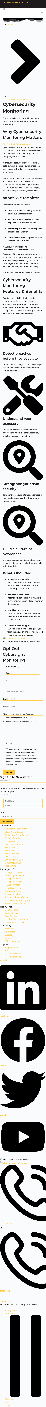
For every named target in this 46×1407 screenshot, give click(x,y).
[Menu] (42, 13)
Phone (9, 706)
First (7, 673)
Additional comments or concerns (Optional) (20, 721)
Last (8, 680)
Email (9, 699)
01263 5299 (5, 1291)
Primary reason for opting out (18, 714)
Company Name (13, 691)
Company (4, 781)
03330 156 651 (6, 1223)
